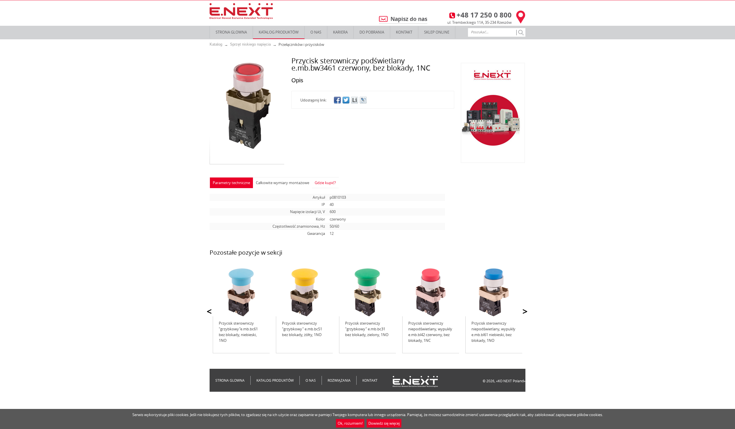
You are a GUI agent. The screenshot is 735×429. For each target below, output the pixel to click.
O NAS (315, 32)
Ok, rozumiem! (350, 423)
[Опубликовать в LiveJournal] (363, 100)
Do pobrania (371, 32)
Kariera (340, 32)
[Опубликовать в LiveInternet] (354, 100)
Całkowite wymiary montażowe (282, 182)
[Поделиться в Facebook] (337, 100)
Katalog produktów (279, 32)
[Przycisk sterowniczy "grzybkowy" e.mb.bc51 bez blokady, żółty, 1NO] (304, 292)
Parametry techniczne (231, 182)
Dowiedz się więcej (384, 423)
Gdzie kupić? (325, 182)
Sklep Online (436, 32)
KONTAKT (404, 32)
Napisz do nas (408, 19)
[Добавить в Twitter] (346, 100)
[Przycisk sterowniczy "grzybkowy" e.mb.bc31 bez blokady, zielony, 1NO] (367, 292)
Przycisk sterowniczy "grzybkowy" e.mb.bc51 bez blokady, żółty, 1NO (302, 329)
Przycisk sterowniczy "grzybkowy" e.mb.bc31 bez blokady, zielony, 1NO (366, 329)
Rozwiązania (339, 380)
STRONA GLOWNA (231, 32)
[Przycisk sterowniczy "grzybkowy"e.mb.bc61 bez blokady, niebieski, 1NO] (241, 292)
